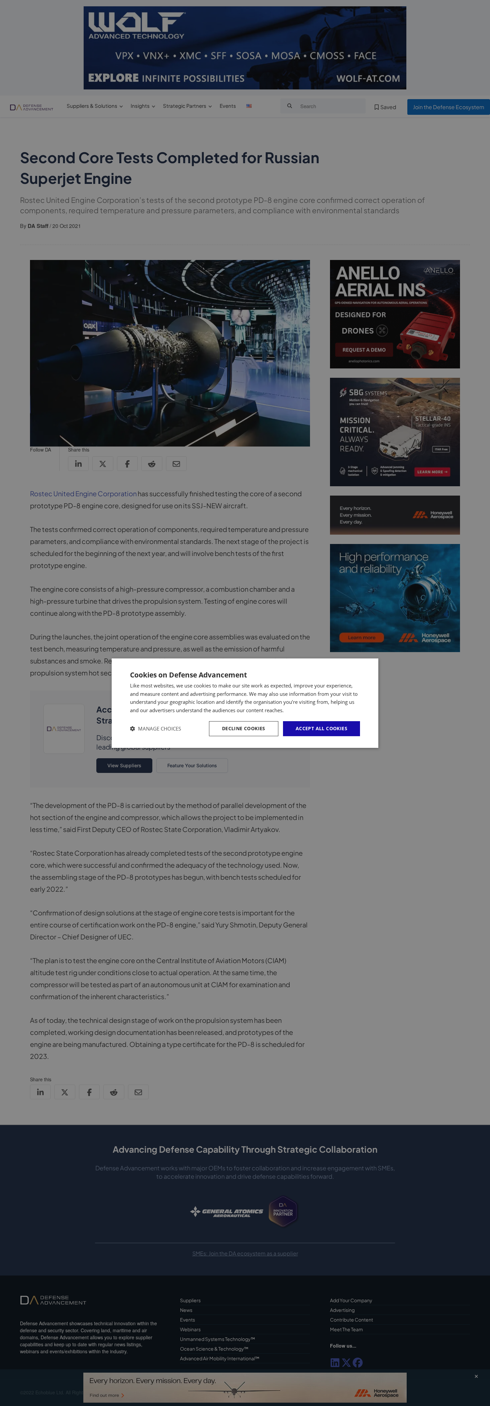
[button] (155, 729)
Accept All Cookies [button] (321, 728)
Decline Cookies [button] (243, 728)
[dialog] (245, 703)
